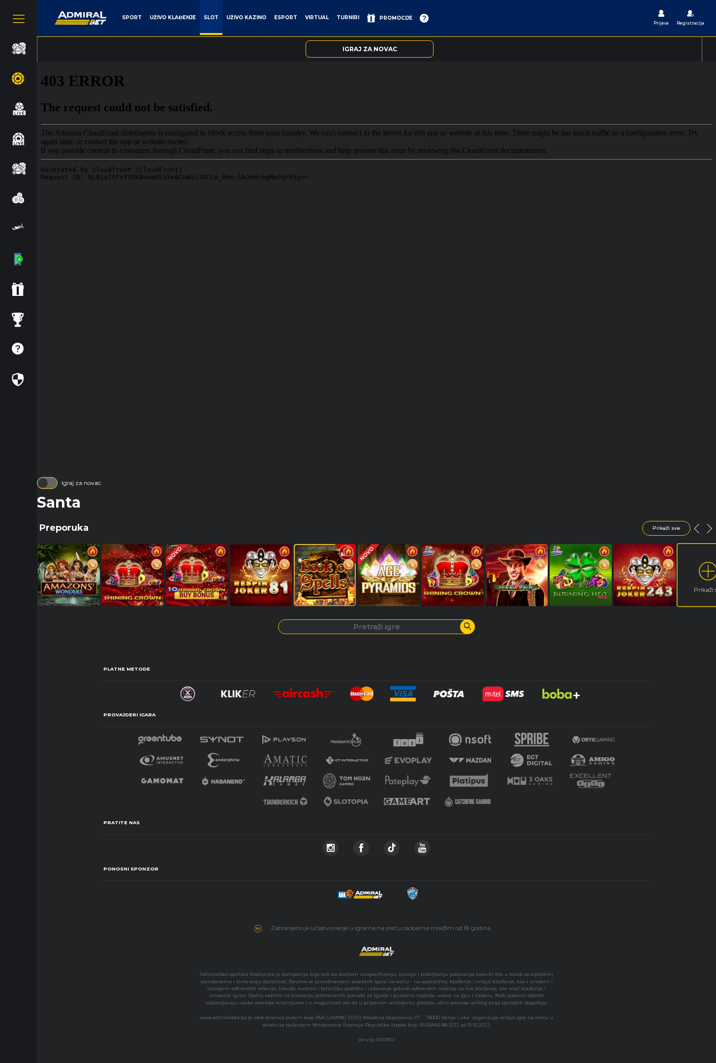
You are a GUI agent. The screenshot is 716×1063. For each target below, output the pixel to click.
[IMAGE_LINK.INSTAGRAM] (330, 845)
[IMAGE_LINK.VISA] (402, 691)
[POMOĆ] (424, 18)
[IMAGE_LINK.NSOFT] (469, 737)
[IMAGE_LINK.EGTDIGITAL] (530, 757)
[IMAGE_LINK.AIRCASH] (303, 691)
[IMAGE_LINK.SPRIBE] (531, 737)
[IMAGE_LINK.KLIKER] (238, 691)
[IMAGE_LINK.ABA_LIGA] (360, 891)
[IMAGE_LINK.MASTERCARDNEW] (361, 691)
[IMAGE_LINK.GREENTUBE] (160, 737)
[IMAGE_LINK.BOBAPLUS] (560, 691)
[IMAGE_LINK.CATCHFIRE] (467, 799)
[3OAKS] (529, 778)
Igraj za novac (81, 482)
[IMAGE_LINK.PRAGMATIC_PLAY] (346, 737)
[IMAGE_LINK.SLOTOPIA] (345, 799)
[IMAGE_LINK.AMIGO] (592, 757)
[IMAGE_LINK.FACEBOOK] (361, 845)
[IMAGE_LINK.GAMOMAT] (162, 778)
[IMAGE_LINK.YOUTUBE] (422, 845)
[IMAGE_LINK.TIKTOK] (391, 845)
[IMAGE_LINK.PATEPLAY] (407, 778)
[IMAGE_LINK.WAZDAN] (469, 757)
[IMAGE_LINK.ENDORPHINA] (223, 757)
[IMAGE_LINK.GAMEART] (406, 799)
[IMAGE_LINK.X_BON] (187, 691)
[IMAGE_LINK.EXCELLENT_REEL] (590, 778)
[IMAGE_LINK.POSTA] (449, 691)
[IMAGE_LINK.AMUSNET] (161, 757)
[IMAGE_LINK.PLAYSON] (284, 737)
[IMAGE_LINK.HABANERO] (223, 778)
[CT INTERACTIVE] (346, 757)
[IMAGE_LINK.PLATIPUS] (468, 778)
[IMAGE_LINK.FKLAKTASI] (412, 891)
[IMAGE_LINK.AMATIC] (285, 757)
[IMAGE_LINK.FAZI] (408, 737)
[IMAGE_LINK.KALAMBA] (284, 778)
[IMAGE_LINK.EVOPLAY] (408, 757)
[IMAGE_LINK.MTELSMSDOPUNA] (503, 691)
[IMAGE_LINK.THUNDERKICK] (285, 799)
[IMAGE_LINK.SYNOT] (222, 737)
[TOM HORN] (346, 778)
